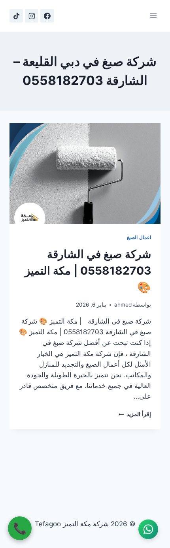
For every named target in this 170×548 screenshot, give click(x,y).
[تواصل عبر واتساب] (148, 530)
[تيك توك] (16, 16)
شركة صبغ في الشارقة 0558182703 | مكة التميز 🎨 (88, 270)
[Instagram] (31, 16)
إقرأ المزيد (135, 414)
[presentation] (85, 173)
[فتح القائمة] (153, 15)
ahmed (123, 304)
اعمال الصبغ (139, 237)
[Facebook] (47, 16)
